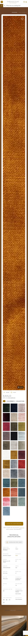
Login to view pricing (14, 523)
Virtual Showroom (23, 12)
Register (21, 527)
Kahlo (16, 555)
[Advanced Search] (1, 5)
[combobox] (17, 5)
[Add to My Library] (22, 19)
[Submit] (4, 5)
